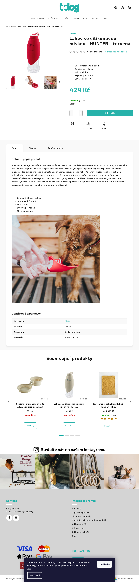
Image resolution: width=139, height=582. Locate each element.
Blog (74, 536)
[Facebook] (9, 518)
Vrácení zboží (78, 528)
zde (29, 568)
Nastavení (35, 575)
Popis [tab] (15, 148)
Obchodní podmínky (82, 516)
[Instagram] (16, 518)
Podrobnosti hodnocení (115, 51)
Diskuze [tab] (33, 148)
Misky (67, 321)
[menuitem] (37, 18)
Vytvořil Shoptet (125, 578)
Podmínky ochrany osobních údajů (89, 520)
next (130, 402)
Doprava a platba (80, 512)
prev (8, 402)
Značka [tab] (55, 148)
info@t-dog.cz (13, 508)
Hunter (73, 33)
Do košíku (111, 113)
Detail (28, 425)
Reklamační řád (79, 524)
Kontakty (76, 508)
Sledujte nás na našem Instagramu (73, 449)
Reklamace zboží (80, 532)
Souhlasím (104, 564)
